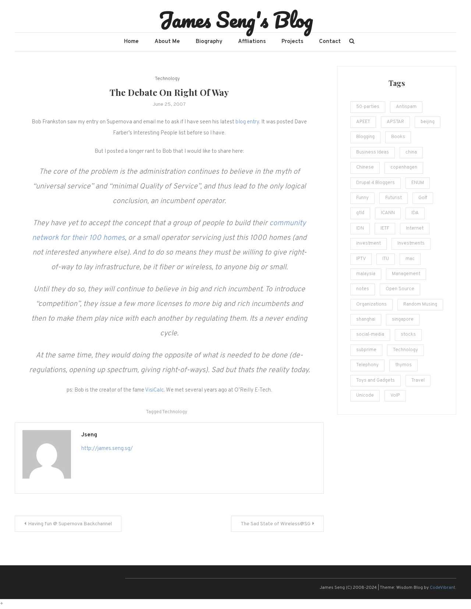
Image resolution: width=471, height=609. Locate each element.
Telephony (367, 365)
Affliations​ (252, 41)
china (411, 152)
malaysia (365, 274)
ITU (385, 259)
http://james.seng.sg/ (107, 448)
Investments (411, 243)
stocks (408, 335)
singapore (403, 319)
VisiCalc (154, 390)
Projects (292, 41)
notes (362, 289)
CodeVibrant (442, 588)
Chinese (365, 167)
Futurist (393, 198)
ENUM (417, 183)
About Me (167, 41)
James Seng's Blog (236, 19)
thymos (403, 365)
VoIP (395, 396)
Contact (330, 41)
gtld (360, 213)
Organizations (371, 304)
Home (131, 41)
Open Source (400, 289)
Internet (415, 228)
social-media (370, 335)
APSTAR (395, 122)
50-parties (367, 107)
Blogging (365, 137)
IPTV (361, 259)
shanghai (365, 319)
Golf (422, 198)
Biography (209, 41)
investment (368, 243)
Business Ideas (372, 152)
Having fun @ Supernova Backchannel (70, 524)
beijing (428, 122)
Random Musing (420, 304)
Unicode (365, 396)
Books (398, 137)
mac (410, 259)
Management (406, 274)
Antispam (406, 107)
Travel (418, 380)
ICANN (388, 213)
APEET (363, 122)
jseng (89, 435)
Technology (167, 79)
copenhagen (403, 167)
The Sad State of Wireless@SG (276, 524)
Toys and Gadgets (375, 380)
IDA (415, 213)
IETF (384, 228)
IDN (360, 228)
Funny (362, 198)
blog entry (247, 122)
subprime (366, 350)
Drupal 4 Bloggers (375, 183)
